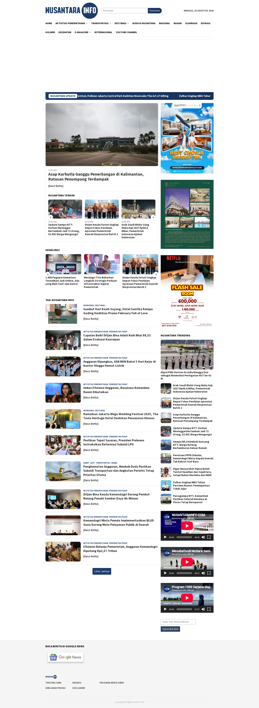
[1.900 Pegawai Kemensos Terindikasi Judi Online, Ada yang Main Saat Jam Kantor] (63, 264)
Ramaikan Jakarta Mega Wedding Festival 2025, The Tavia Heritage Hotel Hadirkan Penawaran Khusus (120, 416)
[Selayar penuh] (209, 537)
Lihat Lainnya (101, 571)
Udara (114, 463)
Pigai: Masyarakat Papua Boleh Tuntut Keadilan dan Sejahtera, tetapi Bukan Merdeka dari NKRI (192, 472)
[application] (187, 526)
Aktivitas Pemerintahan (95, 331)
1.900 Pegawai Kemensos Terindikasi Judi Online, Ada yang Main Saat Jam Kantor (62, 280)
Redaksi (76, 682)
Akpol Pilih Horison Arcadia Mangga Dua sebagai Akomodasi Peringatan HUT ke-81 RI (186, 375)
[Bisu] (203, 537)
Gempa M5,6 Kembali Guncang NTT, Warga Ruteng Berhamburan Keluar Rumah (191, 445)
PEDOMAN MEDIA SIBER (112, 682)
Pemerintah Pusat (118, 331)
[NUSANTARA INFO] (71, 10)
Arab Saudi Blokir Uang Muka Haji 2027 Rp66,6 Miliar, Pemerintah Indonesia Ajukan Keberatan (135, 231)
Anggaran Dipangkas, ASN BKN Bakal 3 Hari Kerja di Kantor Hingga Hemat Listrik (119, 363)
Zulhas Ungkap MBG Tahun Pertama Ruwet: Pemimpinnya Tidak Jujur (196, 96)
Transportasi (103, 463)
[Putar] (165, 537)
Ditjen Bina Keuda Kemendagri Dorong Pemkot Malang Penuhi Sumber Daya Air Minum (116, 496)
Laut (92, 463)
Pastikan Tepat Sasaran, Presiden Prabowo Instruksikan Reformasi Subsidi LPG (113, 442)
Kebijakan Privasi (55, 688)
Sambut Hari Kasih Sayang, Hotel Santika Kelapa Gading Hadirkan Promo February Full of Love (118, 311)
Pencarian (155, 10)
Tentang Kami (53, 682)
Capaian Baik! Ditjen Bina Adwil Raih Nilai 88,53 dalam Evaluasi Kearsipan (117, 337)
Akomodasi (88, 305)
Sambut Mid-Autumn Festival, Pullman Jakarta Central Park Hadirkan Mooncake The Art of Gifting (85, 96)
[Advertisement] (129, 65)
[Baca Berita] (55, 186)
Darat (86, 463)
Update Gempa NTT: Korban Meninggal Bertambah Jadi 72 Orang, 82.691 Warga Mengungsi (64, 229)
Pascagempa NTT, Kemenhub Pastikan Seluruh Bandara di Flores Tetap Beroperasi (190, 499)
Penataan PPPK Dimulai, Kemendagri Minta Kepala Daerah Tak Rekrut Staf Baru (193, 458)
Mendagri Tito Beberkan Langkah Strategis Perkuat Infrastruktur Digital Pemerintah (100, 282)
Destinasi (100, 305)
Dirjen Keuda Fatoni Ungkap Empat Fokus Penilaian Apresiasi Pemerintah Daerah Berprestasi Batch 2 (102, 229)
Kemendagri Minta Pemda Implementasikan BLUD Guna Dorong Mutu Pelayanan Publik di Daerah (118, 522)
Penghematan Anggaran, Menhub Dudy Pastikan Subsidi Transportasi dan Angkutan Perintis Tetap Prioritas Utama (118, 470)
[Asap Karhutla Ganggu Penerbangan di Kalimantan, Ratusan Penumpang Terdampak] (101, 134)
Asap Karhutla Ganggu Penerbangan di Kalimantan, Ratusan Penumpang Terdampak (96, 177)
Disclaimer (78, 688)
